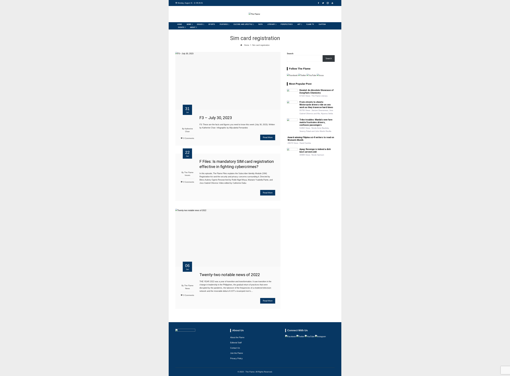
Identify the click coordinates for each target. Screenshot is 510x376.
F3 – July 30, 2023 (215, 117)
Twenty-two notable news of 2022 (229, 274)
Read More (268, 137)
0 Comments (188, 138)
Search (290, 53)
